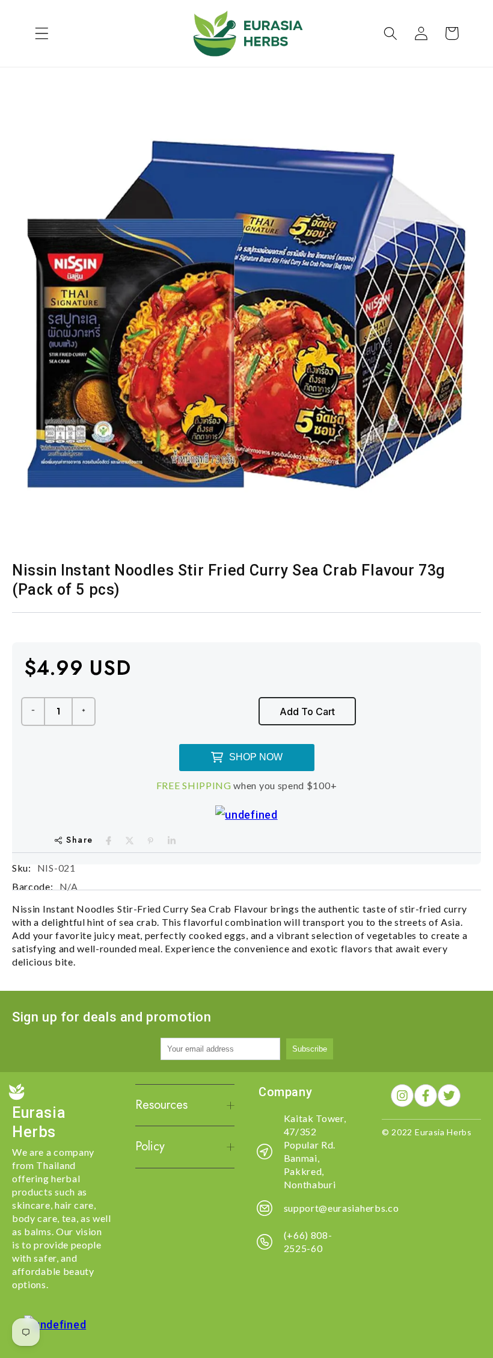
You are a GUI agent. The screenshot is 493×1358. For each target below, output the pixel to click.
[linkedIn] (171, 840)
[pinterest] (150, 840)
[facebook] (108, 840)
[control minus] (32, 711)
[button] (41, 33)
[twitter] (129, 840)
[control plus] (84, 711)
